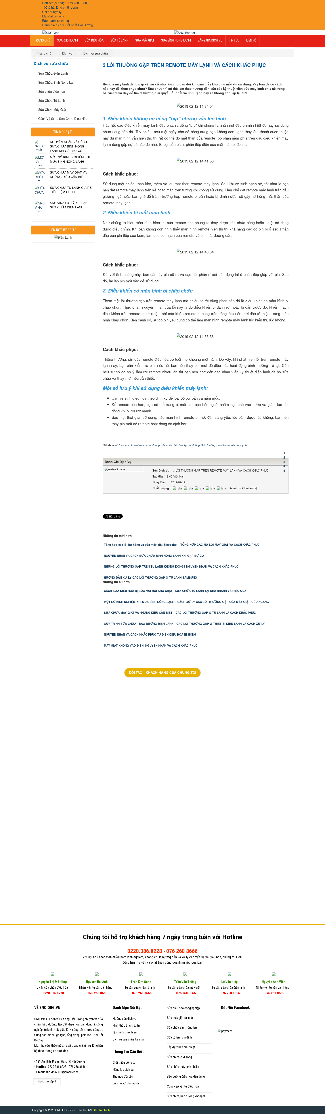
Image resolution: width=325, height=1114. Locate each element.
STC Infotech (101, 1110)
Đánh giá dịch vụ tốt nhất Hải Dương (67, 25)
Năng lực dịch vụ (123, 1070)
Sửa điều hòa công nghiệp (183, 1008)
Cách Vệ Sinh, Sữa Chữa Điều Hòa (62, 118)
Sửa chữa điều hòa (51, 91)
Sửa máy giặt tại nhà (180, 1018)
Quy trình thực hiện (125, 1032)
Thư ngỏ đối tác (123, 1076)
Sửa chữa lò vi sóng (179, 1057)
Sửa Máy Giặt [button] (144, 40)
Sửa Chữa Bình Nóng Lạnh (57, 82)
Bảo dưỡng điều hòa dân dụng (186, 1076)
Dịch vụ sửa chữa (51, 63)
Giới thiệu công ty (124, 1063)
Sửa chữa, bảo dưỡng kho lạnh (186, 1096)
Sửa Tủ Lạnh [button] (119, 40)
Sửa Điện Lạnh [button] (67, 40)
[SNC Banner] (184, 32)
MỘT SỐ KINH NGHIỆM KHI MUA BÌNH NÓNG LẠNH (70, 159)
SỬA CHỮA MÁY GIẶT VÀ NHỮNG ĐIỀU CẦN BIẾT (68, 175)
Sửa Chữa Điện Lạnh (53, 73)
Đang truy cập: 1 (47, 1081)
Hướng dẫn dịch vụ (124, 1019)
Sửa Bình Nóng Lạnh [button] (176, 40)
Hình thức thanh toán (126, 1025)
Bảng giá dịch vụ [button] (210, 40)
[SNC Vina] (50, 32)
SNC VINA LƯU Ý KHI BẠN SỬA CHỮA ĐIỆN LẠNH (69, 205)
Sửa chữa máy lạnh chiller (183, 1067)
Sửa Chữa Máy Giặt (52, 109)
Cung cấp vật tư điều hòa (183, 1086)
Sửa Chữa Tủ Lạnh (51, 100)
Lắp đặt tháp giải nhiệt (181, 1047)
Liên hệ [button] (251, 40)
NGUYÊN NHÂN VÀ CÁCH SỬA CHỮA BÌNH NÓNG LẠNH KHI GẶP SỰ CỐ (68, 146)
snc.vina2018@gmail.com (62, 1072)
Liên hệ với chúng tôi (126, 1083)
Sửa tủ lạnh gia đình (179, 1037)
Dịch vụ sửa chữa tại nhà (128, 1039)
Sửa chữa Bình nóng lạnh (182, 1027)
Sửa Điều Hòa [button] (94, 40)
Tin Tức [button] (234, 40)
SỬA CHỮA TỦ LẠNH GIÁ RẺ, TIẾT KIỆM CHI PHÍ (71, 190)
